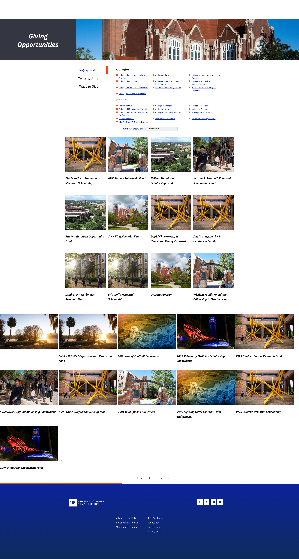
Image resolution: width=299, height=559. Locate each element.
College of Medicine (200, 106)
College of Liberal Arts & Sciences (133, 87)
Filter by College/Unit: (132, 128)
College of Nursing (163, 109)
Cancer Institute (126, 106)
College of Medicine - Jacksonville (133, 109)
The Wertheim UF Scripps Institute (133, 122)
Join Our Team (155, 518)
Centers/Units (88, 78)
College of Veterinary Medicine (168, 112)
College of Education (128, 81)
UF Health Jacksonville (165, 118)
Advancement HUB (126, 518)
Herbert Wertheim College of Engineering (204, 89)
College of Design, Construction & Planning (206, 76)
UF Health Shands (126, 118)
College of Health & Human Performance (167, 82)
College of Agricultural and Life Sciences (132, 76)
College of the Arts (163, 75)
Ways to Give (88, 86)
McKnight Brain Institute (202, 112)
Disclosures (154, 527)
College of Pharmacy (200, 109)
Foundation (153, 522)
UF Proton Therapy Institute (203, 118)
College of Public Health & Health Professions (133, 113)
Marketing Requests (126, 527)
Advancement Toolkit (127, 522)
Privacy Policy (155, 531)
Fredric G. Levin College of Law (168, 87)
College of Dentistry (163, 106)
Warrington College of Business (132, 93)
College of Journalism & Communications (202, 82)
